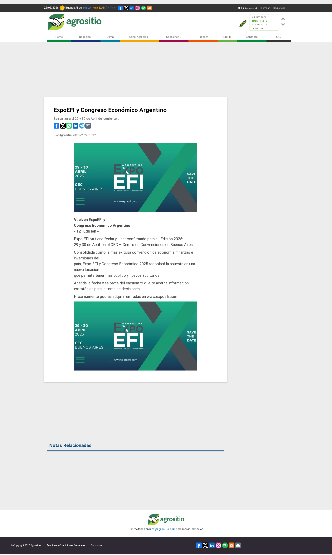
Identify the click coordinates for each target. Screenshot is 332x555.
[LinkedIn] (131, 8)
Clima (110, 36)
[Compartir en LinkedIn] (75, 125)
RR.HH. (227, 36)
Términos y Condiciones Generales (65, 545)
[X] (126, 8)
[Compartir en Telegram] (82, 125)
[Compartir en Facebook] (56, 125)
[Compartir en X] (63, 125)
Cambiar (111, 7)
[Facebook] (120, 8)
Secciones (172, 36)
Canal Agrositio (138, 36)
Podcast (203, 36)
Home (59, 36)
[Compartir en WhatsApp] (69, 125)
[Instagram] (137, 8)
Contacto (252, 36)
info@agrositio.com (162, 529)
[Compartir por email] (88, 125)
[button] (283, 18)
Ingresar (265, 8)
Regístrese (279, 8)
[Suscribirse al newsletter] (149, 8)
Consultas (96, 545)
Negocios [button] (85, 36)
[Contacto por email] (238, 545)
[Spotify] (143, 8)
